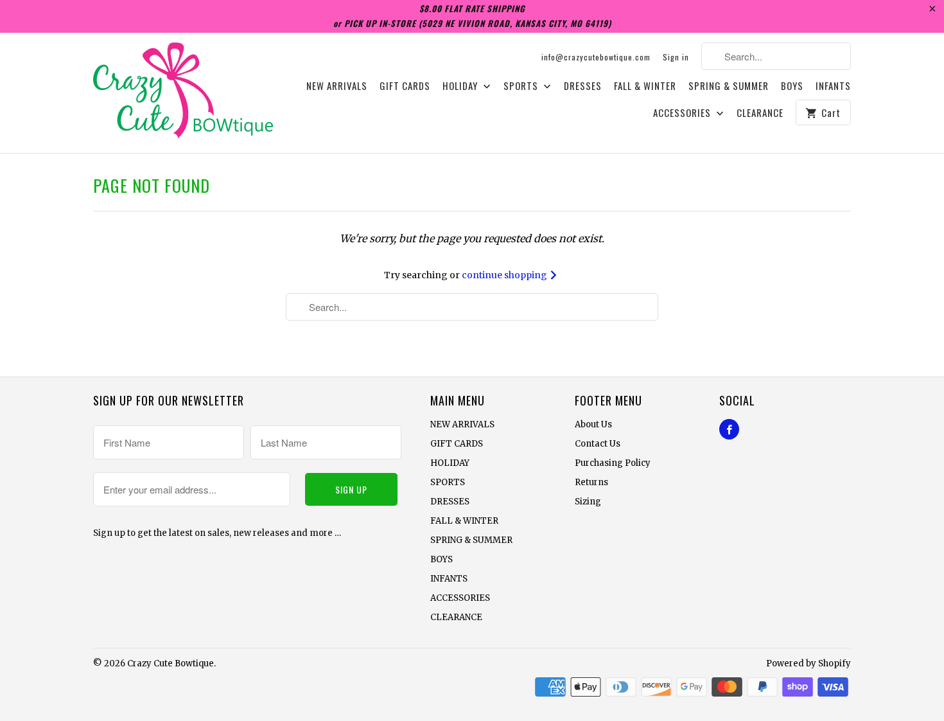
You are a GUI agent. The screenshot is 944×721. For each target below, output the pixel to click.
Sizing (588, 501)
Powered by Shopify (808, 663)
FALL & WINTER (645, 86)
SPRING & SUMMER (728, 86)
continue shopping (505, 275)
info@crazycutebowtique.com (596, 56)
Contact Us (597, 443)
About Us (593, 424)
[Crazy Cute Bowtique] (183, 92)
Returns (591, 482)
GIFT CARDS (405, 86)
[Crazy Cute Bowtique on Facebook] (729, 429)
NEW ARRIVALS (336, 86)
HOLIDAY (461, 86)
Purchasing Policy (613, 463)
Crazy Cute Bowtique (170, 663)
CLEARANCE (760, 113)
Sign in (676, 56)
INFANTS (833, 86)
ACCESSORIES (683, 113)
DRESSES (583, 86)
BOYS (792, 86)
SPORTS (522, 86)
